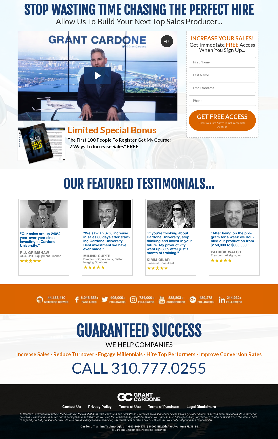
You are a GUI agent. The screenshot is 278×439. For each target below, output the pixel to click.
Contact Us (71, 406)
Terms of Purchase (163, 406)
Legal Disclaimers (201, 406)
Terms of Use (130, 406)
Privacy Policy (100, 406)
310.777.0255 (159, 368)
